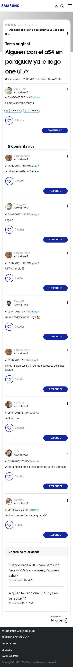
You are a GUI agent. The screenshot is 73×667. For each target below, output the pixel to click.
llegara (34, 110)
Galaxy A (35, 97)
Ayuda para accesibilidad (18, 631)
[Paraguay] (10, 5)
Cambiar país (10, 656)
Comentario (55, 130)
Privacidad (9, 643)
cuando (16, 110)
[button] (62, 89)
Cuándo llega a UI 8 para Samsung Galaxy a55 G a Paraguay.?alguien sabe (34, 570)
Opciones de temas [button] (62, 33)
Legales (7, 650)
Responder (55, 191)
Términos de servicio (15, 637)
